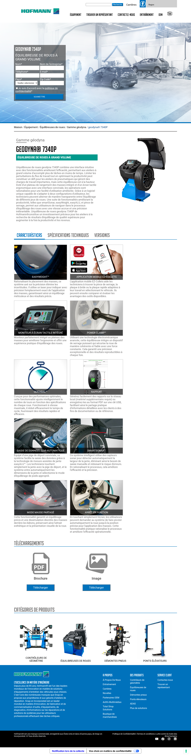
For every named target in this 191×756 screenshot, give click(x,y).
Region (151, 5)
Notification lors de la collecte (68, 751)
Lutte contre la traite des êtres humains (166, 735)
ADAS (133, 703)
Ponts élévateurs (155, 660)
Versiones (102, 235)
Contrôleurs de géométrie (36, 659)
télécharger (40, 587)
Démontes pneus (115, 660)
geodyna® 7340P (98, 127)
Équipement (75, 14)
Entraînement (147, 14)
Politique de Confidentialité (123, 734)
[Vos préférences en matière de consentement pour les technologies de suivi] (186, 751)
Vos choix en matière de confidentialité (110, 751)
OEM (160, 14)
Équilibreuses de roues (52, 127)
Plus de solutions (138, 708)
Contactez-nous (126, 14)
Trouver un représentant (99, 14)
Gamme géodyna (76, 127)
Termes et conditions (146, 734)
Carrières (131, 4)
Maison (18, 127)
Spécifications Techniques (68, 235)
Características (29, 235)
